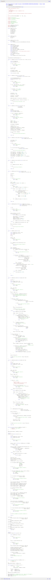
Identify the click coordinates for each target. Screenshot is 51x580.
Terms (9, 578)
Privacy (7, 578)
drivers (41, 3)
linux (7, 3)
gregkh (16, 3)
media (44, 3)
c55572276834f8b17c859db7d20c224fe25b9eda (30, 3)
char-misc (20, 3)
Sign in (49, 1)
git (13, 3)
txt (47, 578)
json (49, 578)
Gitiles (5, 578)
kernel (12, 3)
